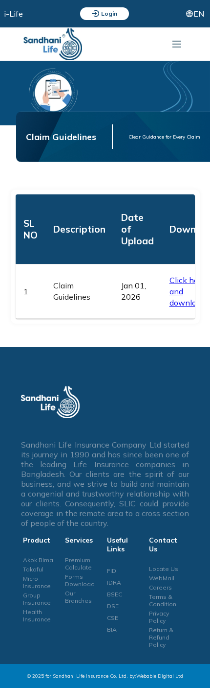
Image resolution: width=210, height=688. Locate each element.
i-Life (13, 14)
